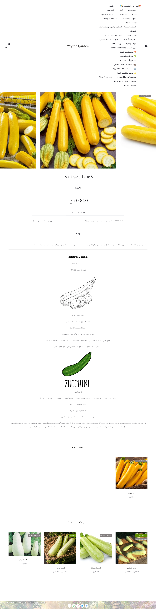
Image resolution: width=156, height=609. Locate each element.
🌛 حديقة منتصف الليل (126, 73)
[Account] (6, 48)
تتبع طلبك (130, 604)
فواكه (134, 15)
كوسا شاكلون (131, 568)
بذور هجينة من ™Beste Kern (125, 82)
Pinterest (33, 221)
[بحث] (9, 44)
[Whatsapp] (74, 606)
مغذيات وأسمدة (129, 40)
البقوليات (123, 15)
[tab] (78, 234)
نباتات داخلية (131, 23)
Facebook (43, 221)
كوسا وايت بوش (24, 560)
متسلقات (132, 10)
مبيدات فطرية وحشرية (108, 40)
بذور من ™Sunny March (126, 77)
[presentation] (147, 130)
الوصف (78, 234)
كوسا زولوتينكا (88, 221)
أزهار (121, 10)
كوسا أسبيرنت (96, 568)
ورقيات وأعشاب (129, 19)
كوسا (106, 221)
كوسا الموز (95, 221)
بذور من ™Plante (105, 77)
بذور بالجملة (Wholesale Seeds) (123, 48)
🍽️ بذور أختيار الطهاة (127, 61)
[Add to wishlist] (144, 460)
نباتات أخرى (131, 36)
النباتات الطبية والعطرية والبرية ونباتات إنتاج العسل (117, 29)
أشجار (111, 6)
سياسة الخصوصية (145, 604)
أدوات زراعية (131, 44)
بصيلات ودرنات (130, 86)
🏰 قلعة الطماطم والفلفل (125, 65)
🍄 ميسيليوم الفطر (128, 52)
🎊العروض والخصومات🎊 (130, 6)
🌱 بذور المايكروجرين (127, 56)
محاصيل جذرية (107, 15)
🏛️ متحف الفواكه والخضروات (124, 69)
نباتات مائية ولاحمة (110, 19)
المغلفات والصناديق (113, 36)
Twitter (38, 221)
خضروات (110, 10)
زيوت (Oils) (116, 44)
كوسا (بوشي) (60, 568)
